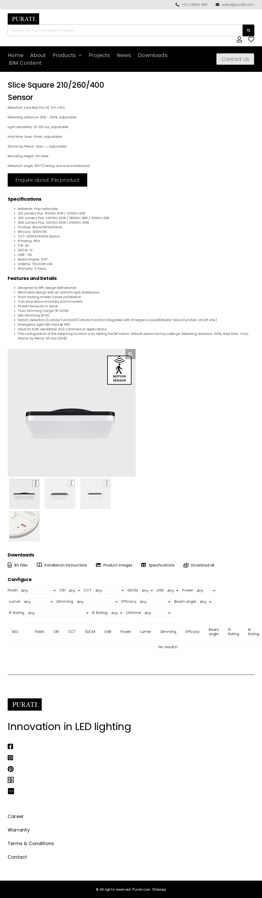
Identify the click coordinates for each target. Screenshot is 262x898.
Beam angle (185, 601)
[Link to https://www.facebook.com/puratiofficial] (125, 746)
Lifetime (133, 612)
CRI (62, 590)
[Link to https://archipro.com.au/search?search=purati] (125, 780)
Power (187, 590)
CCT (88, 590)
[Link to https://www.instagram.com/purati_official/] (125, 758)
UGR (160, 590)
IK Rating (100, 612)
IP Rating (17, 612)
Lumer (14, 601)
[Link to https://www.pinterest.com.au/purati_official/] (125, 769)
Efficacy (129, 601)
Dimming (65, 601)
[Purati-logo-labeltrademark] (23, 15)
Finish (13, 590)
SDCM (132, 590)
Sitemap (159, 889)
